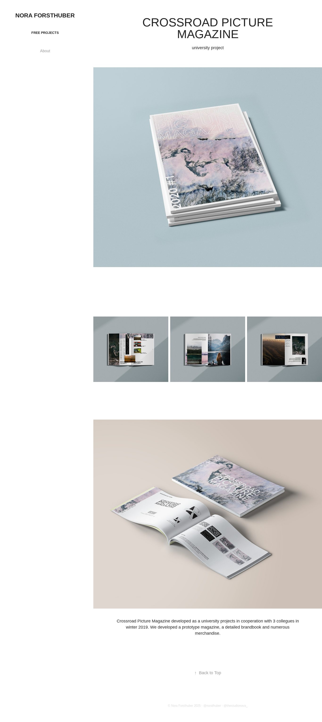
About (45, 51)
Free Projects (45, 33)
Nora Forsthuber (45, 15)
